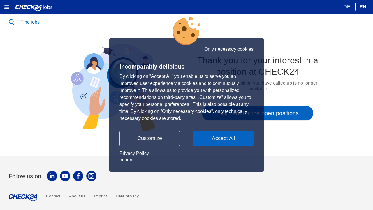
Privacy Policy (134, 153)
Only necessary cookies (229, 49)
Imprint (126, 159)
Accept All (223, 138)
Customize (149, 138)
